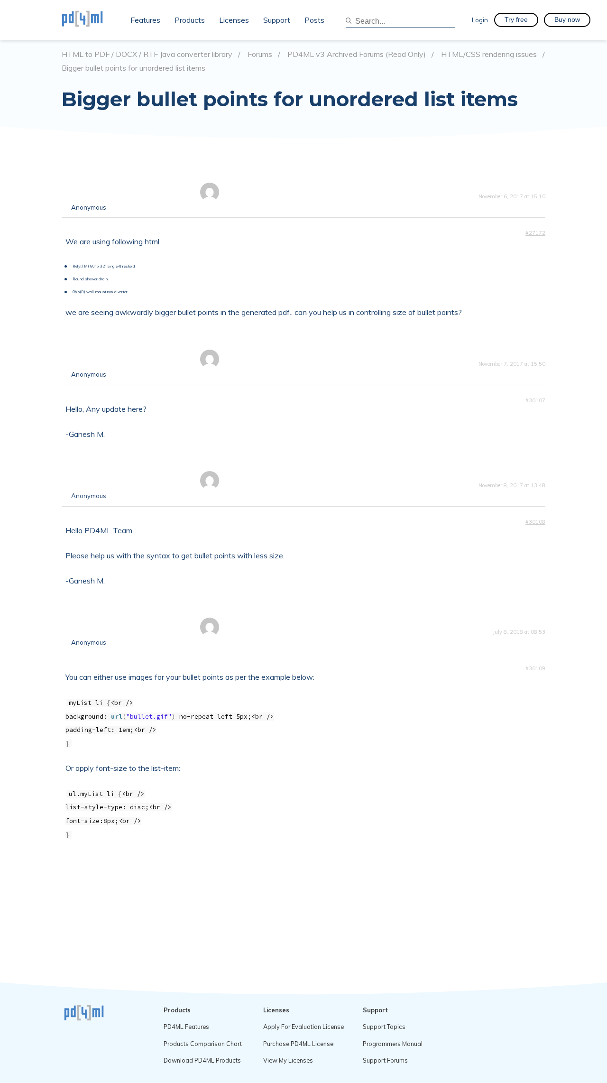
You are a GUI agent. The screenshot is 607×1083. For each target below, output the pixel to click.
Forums (260, 54)
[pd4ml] (92, 20)
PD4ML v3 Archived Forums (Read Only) (356, 54)
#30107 (535, 400)
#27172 (535, 233)
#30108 (535, 521)
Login (480, 20)
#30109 (535, 668)
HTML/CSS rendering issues (489, 54)
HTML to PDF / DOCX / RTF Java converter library (147, 54)
